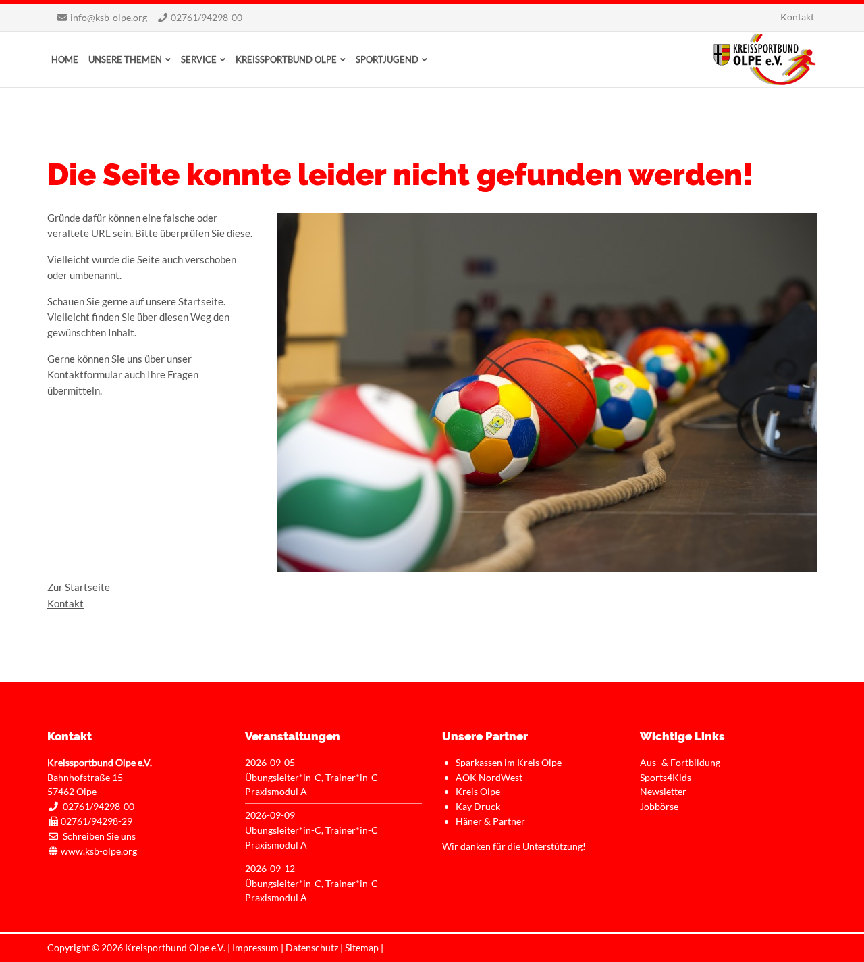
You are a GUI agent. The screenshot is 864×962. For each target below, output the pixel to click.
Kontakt (65, 603)
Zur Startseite (78, 587)
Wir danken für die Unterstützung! (514, 846)
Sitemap (362, 947)
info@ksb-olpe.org (108, 17)
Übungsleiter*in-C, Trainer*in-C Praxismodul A (311, 784)
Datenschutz (312, 947)
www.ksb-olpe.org (99, 851)
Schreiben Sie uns (99, 836)
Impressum (255, 947)
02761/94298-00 (206, 17)
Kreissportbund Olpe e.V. (765, 59)
